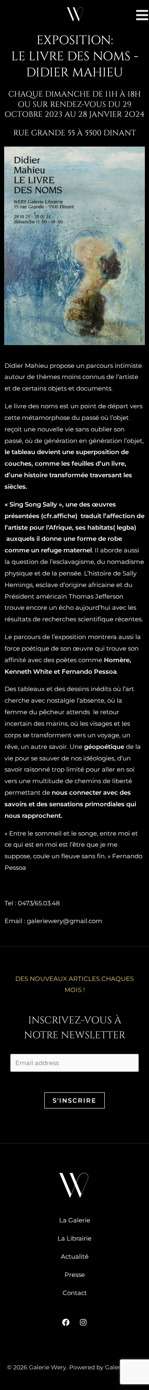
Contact (74, 1293)
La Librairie (74, 1238)
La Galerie (74, 1220)
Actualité (75, 1256)
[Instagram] (83, 1322)
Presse (75, 1275)
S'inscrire (74, 1100)
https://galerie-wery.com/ (43, 885)
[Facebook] (66, 1322)
